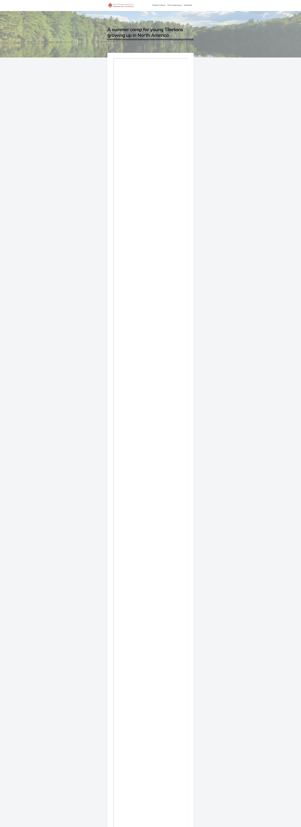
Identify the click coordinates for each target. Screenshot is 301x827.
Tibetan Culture (158, 5)
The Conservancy (174, 5)
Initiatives (188, 5)
